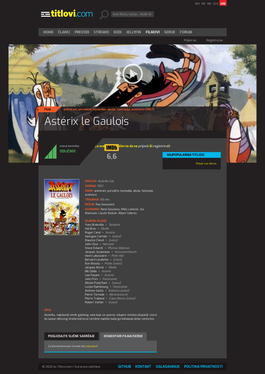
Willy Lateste (129, 209)
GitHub (124, 366)
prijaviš (143, 146)
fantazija (123, 109)
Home (48, 32)
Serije (169, 32)
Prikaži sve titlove (206, 163)
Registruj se (214, 40)
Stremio (101, 32)
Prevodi (82, 32)
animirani (70, 109)
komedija (99, 109)
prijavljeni (91, 346)
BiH (197, 4)
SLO (215, 4)
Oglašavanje (168, 366)
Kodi (118, 32)
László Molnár (107, 213)
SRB (223, 4)
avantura (138, 109)
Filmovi (153, 32)
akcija (111, 109)
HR (203, 4)
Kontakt (143, 366)
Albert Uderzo (127, 213)
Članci (64, 32)
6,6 (112, 156)
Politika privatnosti (203, 366)
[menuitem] (49, 32)
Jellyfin (133, 32)
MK (209, 4)
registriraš (161, 146)
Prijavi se (190, 40)
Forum (186, 32)
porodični (84, 109)
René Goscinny (110, 209)
